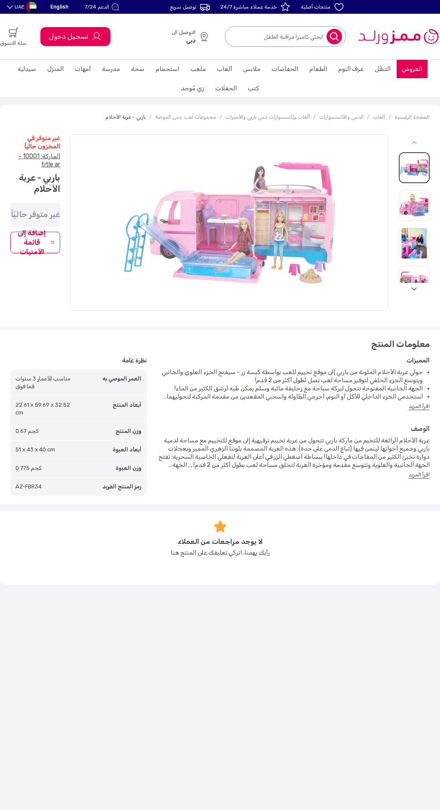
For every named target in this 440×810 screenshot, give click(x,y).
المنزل (55, 69)
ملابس (251, 69)
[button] (103, 7)
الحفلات (226, 88)
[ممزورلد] (398, 37)
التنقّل (383, 69)
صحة (137, 69)
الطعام (318, 69)
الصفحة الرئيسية (412, 117)
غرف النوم (351, 69)
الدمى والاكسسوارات (341, 117)
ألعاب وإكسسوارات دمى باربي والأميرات (268, 117)
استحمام (167, 69)
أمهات (83, 69)
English (59, 6)
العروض (412, 69)
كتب (253, 88)
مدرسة (111, 69)
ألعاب (224, 69)
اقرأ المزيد (419, 406)
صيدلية (27, 69)
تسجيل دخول (68, 36)
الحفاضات (285, 69)
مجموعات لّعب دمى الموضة (185, 117)
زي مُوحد (192, 88)
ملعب (198, 69)
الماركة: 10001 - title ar (39, 160)
